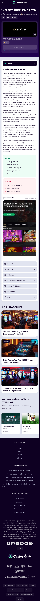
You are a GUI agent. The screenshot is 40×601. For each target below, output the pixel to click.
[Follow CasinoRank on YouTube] (22, 543)
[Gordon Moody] (19, 571)
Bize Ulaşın (19, 502)
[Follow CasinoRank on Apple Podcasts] (31, 543)
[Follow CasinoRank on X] (17, 543)
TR (19, 548)
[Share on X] (3, 17)
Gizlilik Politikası (19, 512)
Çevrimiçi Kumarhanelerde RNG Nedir (19, 481)
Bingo (20, 448)
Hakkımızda (20, 499)
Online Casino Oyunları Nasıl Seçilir (19, 474)
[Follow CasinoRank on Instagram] (13, 543)
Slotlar (19, 458)
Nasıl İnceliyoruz (19, 505)
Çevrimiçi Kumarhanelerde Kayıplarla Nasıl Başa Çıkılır (18, 485)
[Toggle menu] (2, 2)
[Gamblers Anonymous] (17, 566)
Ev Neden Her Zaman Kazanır (19, 471)
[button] (20, 63)
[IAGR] (9, 566)
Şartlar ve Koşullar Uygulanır (9, 50)
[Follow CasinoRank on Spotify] (26, 543)
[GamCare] (26, 566)
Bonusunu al (19, 47)
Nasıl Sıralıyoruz (19, 509)
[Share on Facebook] (8, 17)
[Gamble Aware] (17, 576)
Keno (19, 451)
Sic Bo (20, 455)
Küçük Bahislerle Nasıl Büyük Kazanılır (19, 477)
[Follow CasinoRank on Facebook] (8, 543)
